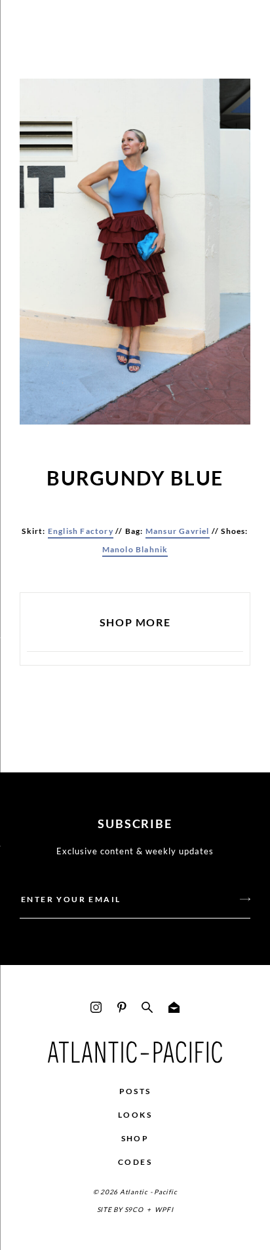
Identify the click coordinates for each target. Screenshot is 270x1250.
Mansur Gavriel (177, 531)
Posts (135, 1091)
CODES (135, 1162)
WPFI (164, 1209)
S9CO (134, 1209)
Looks (135, 1115)
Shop (135, 1138)
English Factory (80, 531)
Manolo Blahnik (135, 549)
